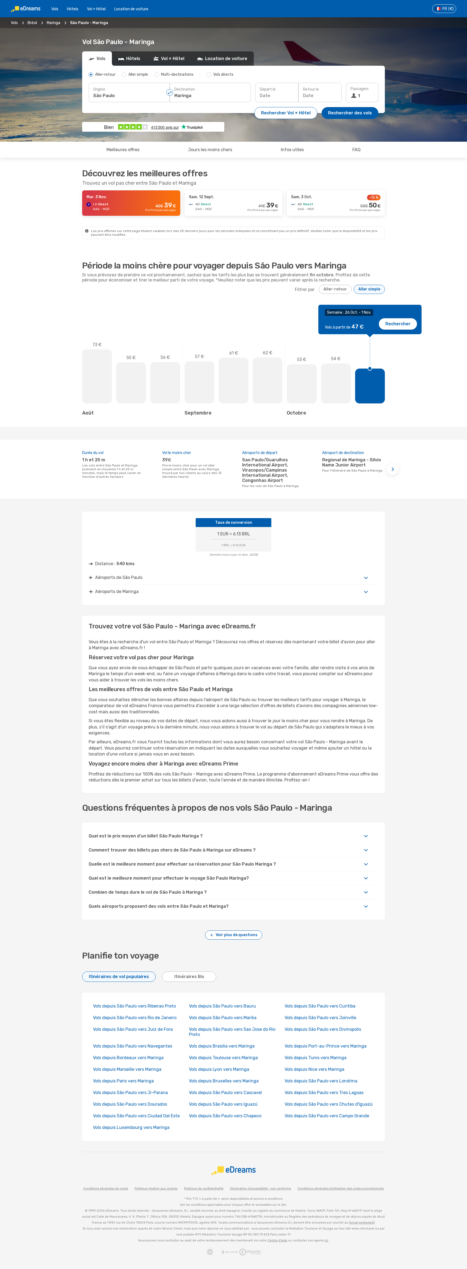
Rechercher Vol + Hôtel (286, 112)
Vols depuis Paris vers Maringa (123, 1081)
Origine (99, 89)
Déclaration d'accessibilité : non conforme (260, 1188)
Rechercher (398, 323)
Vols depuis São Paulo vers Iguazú (223, 1104)
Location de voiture (131, 9)
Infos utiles (292, 149)
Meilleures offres (122, 149)
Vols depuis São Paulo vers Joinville (320, 1017)
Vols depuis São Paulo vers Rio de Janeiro (134, 1017)
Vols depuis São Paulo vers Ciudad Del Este (136, 1115)
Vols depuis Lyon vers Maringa (219, 1069)
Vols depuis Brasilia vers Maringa (222, 1046)
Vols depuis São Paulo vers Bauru (222, 1006)
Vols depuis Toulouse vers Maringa (223, 1057)
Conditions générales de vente (105, 1188)
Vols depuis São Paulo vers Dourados (130, 1104)
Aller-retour (335, 289)
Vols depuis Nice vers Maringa (314, 1069)
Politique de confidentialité (204, 1188)
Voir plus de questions (237, 935)
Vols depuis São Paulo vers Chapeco (225, 1115)
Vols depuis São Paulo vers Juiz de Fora (133, 1029)
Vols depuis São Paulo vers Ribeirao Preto (134, 1006)
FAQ (356, 149)
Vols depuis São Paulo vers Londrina (321, 1081)
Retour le (311, 89)
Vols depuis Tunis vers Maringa (315, 1057)
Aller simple (369, 289)
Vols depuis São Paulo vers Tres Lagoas (324, 1092)
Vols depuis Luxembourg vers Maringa (131, 1127)
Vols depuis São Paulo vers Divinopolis (323, 1029)
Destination (184, 89)
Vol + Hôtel (96, 9)
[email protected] (362, 1222)
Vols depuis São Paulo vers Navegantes (132, 1046)
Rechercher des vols (350, 112)
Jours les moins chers (210, 149)
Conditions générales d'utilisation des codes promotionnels (341, 1188)
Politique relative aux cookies (156, 1188)
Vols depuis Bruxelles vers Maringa (224, 1081)
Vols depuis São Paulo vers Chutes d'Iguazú (329, 1104)
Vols (54, 9)
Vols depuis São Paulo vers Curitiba (320, 1006)
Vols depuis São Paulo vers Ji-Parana (130, 1092)
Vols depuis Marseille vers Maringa (127, 1069)
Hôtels (72, 9)
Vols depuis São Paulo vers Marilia (222, 1017)
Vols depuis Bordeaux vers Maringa (128, 1057)
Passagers (360, 89)
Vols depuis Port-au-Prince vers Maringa (325, 1046)
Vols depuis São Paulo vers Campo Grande (327, 1115)
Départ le (268, 89)
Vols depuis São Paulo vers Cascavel (225, 1092)
